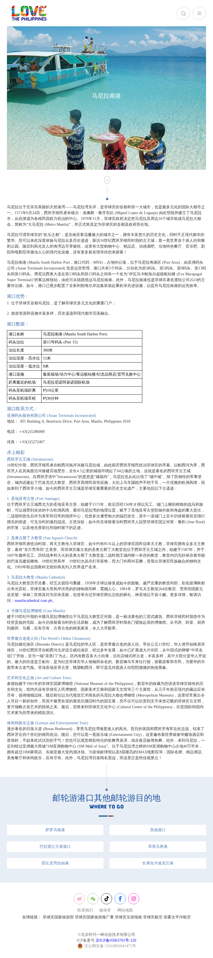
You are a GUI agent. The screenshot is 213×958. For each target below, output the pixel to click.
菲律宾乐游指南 (128, 917)
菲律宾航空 (153, 917)
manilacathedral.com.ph (33, 601)
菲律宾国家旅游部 (58, 917)
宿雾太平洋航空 (177, 917)
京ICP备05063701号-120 (116, 940)
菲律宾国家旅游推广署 (94, 917)
